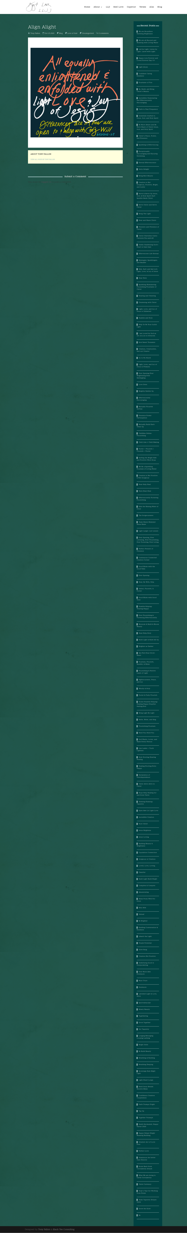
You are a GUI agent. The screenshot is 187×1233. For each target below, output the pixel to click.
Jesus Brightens (145, 830)
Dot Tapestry (144, 1029)
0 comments (104, 33)
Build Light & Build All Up (149, 640)
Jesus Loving (144, 837)
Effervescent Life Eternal (149, 254)
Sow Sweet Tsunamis (147, 342)
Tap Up (141, 1111)
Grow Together (144, 1023)
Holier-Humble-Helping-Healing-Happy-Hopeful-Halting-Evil (147, 704)
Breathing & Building (147, 1058)
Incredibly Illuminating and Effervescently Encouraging (147, 100)
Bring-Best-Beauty (146, 176)
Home (87, 7)
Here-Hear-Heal (145, 491)
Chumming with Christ (148, 302)
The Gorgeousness (146, 516)
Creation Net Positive (147, 956)
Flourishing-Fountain (147, 726)
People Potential (145, 943)
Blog (159, 7)
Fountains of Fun (145, 83)
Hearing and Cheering (147, 296)
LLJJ (108, 7)
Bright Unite (143, 1045)
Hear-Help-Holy (145, 633)
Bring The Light (145, 214)
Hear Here (143, 278)
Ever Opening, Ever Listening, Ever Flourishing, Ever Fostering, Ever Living (148, 540)
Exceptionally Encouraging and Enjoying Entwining (147, 153)
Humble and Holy (146, 318)
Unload (141, 914)
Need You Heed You (146, 733)
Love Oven (143, 385)
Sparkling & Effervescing (148, 145)
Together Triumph (146, 1118)
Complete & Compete (147, 886)
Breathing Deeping (146, 1065)
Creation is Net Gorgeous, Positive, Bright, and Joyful (147, 184)
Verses (142, 7)
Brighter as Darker (146, 646)
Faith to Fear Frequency (148, 109)
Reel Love (118, 7)
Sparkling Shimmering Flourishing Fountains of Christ (146, 287)
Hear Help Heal (145, 484)
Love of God (72, 33)
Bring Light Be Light (146, 713)
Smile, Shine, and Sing (147, 720)
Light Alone (143, 67)
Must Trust (143, 981)
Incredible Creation (146, 817)
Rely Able (142, 908)
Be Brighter (143, 921)
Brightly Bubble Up (146, 391)
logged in (46, 182)
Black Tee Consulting (64, 1229)
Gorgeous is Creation (147, 859)
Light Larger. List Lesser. (149, 531)
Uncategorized (88, 33)
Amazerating (144, 892)
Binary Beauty (144, 1009)
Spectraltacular (145, 1003)
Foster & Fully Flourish (148, 695)
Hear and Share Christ (147, 220)
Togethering (143, 1016)
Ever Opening (144, 575)
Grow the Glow (145, 1209)
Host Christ (143, 824)
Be (140, 1215)
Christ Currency (145, 1184)
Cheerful (142, 872)
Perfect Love (144, 1151)
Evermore (143, 987)
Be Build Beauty (145, 1051)
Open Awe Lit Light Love (148, 811)
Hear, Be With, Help (146, 582)
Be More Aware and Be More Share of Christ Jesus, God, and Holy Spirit (148, 127)
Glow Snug (143, 950)
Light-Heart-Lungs (146, 1080)
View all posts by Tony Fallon (43, 159)
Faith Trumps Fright (147, 1104)
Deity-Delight (144, 169)
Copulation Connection (148, 853)
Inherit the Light (145, 936)
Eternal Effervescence (147, 163)
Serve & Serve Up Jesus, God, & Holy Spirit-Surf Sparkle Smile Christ (147, 196)
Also (151, 7)
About (97, 7)
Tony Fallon (35, 33)
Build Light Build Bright (148, 879)
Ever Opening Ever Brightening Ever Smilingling (145, 375)
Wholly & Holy (144, 689)
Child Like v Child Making (149, 442)
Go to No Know (145, 358)
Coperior (131, 7)
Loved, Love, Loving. (147, 866)
